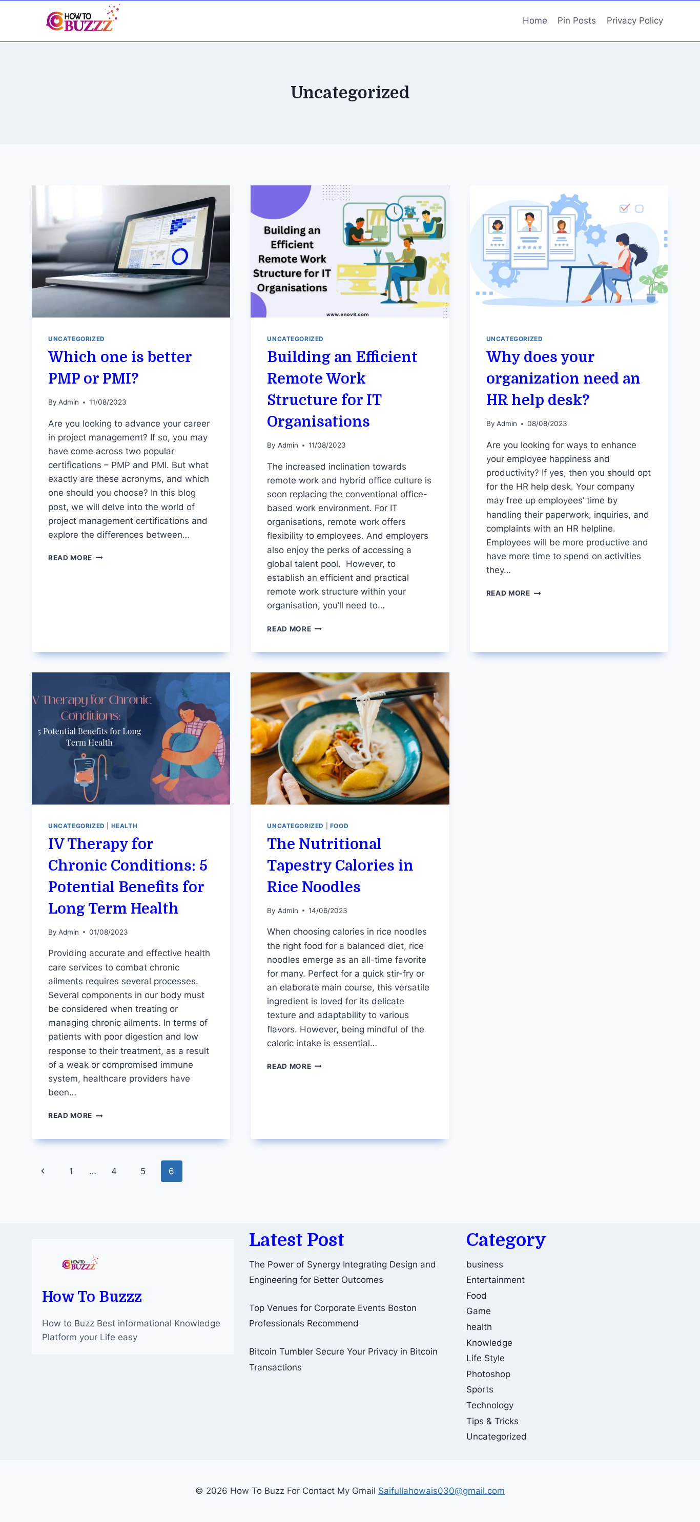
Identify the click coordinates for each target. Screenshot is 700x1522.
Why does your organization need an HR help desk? (563, 379)
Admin (68, 402)
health (124, 826)
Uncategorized (76, 339)
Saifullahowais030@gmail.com (441, 1491)
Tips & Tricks (492, 1421)
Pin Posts (577, 20)
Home (535, 20)
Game (478, 1311)
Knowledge (489, 1343)
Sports (479, 1389)
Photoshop (488, 1374)
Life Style (485, 1358)
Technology (489, 1405)
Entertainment (495, 1280)
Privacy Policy (635, 20)
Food (339, 826)
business (484, 1264)
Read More (75, 558)
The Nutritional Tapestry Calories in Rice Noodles (340, 866)
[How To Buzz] (83, 21)
